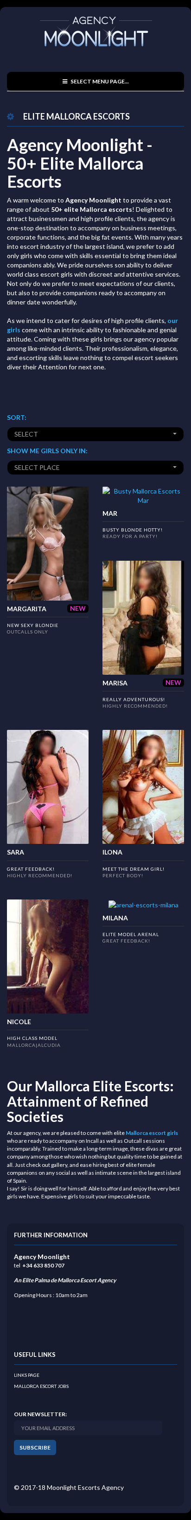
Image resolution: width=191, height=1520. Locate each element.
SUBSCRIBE (35, 1447)
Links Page (26, 1375)
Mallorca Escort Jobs (41, 1386)
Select (26, 434)
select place (37, 467)
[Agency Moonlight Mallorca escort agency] (96, 32)
